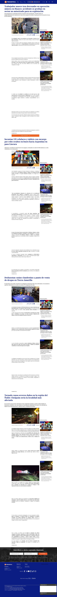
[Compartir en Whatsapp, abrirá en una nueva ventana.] (32, 35)
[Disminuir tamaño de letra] (44, 2)
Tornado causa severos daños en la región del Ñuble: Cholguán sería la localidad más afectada (46, 83)
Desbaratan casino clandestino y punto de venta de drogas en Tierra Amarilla (46, 62)
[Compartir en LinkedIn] (34, 35)
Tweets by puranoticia (44, 564)
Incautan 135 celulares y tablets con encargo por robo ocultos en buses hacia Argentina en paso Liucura (46, 43)
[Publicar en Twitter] (29, 35)
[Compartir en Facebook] (31, 35)
